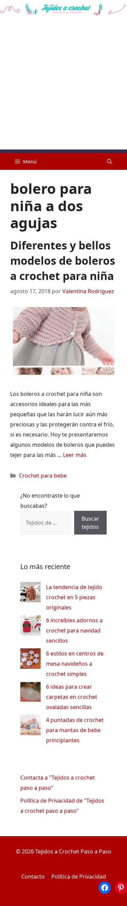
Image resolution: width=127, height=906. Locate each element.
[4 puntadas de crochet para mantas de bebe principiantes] (30, 726)
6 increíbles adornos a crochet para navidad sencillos (74, 630)
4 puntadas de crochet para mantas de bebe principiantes (75, 730)
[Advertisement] (63, 85)
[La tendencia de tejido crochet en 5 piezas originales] (30, 593)
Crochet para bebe (43, 475)
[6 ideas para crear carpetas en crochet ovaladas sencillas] (30, 693)
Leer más (74, 455)
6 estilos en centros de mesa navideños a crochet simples (75, 664)
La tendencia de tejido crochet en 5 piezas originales (74, 597)
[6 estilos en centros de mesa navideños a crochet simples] (30, 660)
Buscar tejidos (90, 522)
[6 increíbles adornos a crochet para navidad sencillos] (30, 627)
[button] (110, 161)
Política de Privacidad (78, 876)
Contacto (33, 876)
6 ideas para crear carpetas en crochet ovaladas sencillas (71, 697)
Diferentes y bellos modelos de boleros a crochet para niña (62, 260)
